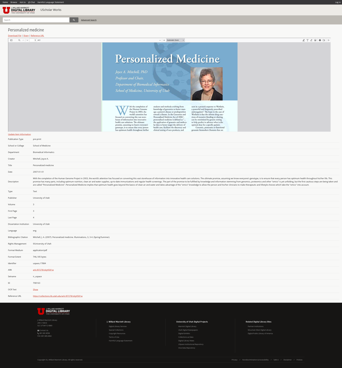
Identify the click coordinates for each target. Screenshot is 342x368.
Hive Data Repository (186, 348)
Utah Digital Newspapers (188, 330)
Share (26, 35)
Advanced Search (89, 20)
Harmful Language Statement (51, 2)
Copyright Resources (117, 333)
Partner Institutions (255, 326)
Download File (14, 35)
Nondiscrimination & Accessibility (255, 360)
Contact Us (43, 330)
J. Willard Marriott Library (47, 320)
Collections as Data (185, 337)
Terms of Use (114, 337)
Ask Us (23, 2)
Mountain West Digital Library (259, 330)
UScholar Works (50, 10)
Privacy (234, 360)
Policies (299, 360)
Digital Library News (186, 340)
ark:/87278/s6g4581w (43, 269)
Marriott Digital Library (187, 326)
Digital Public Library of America (260, 333)
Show (35, 289)
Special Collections (116, 330)
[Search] (73, 19)
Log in (338, 2)
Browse (14, 2)
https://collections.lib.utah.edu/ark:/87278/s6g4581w (58, 296)
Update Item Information (19, 134)
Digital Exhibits (184, 333)
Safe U (276, 360)
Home (5, 2)
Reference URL (37, 35)
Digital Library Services (118, 326)
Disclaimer (287, 360)
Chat (32, 2)
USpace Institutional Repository (190, 344)
